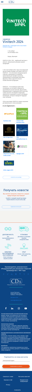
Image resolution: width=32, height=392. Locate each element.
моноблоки (4, 345)
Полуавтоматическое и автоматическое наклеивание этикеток (16, 333)
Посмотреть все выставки (16, 177)
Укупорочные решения (7, 324)
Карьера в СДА (8, 380)
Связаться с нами (8, 376)
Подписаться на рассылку (16, 206)
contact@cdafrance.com (16, 300)
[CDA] (11, 2)
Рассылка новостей (24, 376)
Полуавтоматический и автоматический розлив (14, 313)
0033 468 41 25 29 (14, 297)
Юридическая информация (24, 380)
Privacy (8, 385)
